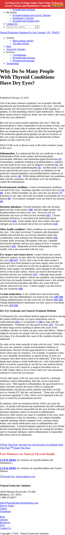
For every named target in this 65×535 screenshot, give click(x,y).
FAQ (2, 525)
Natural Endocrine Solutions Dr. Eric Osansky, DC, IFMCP (30, 32)
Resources (5, 522)
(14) (55, 237)
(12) (14, 221)
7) (61, 193)
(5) (63, 190)
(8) (9, 198)
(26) (40, 322)
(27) (51, 324)
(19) (56, 297)
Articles (4, 519)
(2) (56, 164)
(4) (19, 176)
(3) (39, 167)
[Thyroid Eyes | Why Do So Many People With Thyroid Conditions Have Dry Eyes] (17, 476)
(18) (20, 288)
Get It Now (57, 5)
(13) (55, 224)
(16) (11, 260)
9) (2, 201)
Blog (2, 516)
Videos (3, 508)
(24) (16, 305)
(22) (61, 299)
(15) (14, 246)
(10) (31, 209)
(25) (17, 322)
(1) (60, 159)
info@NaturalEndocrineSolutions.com (19, 502)
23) (11, 305)
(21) (56, 299)
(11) (48, 215)
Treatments (5, 511)
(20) (61, 297)
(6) (1, 193)
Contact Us (5, 528)
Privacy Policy (7, 505)
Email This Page (21, 447)
